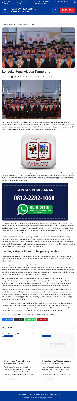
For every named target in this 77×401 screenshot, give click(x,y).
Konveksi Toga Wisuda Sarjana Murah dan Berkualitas (56, 362)
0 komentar (36, 77)
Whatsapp (31, 319)
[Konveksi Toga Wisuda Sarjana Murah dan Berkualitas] (57, 345)
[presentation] (68, 328)
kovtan (7, 77)
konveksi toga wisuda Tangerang (26, 72)
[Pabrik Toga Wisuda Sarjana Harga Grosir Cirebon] (19, 345)
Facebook (9, 319)
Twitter (20, 319)
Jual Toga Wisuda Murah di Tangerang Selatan (20, 314)
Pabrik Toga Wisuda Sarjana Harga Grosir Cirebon (17, 362)
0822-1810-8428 (7, 3)
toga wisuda (48, 77)
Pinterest (43, 319)
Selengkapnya (9, 377)
